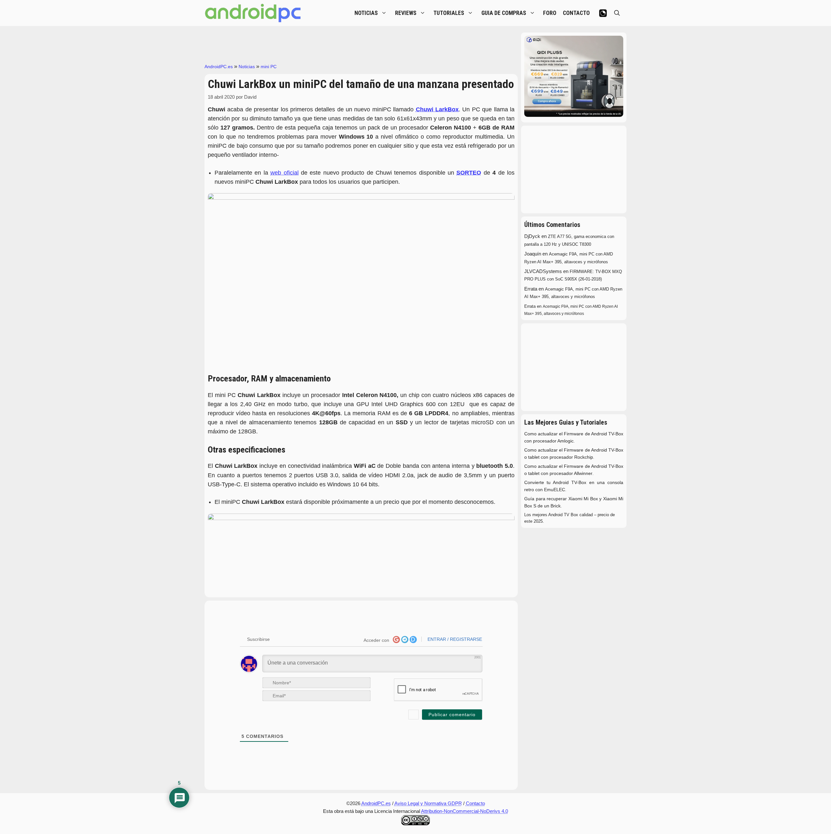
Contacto (475, 803)
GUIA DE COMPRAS (503, 13)
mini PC (269, 66)
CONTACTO (576, 13)
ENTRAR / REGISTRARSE (454, 639)
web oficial (284, 172)
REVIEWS (405, 13)
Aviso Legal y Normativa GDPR (428, 803)
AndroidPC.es (219, 66)
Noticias (247, 66)
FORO (549, 13)
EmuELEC (554, 489)
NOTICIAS (366, 13)
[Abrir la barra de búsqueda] (617, 13)
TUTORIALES (448, 13)
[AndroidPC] (253, 13)
